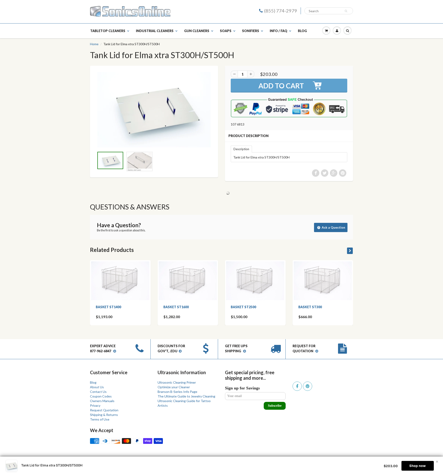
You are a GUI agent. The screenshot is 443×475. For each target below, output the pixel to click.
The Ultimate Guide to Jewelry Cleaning (186, 396)
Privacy (95, 405)
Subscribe (274, 405)
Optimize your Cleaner (174, 387)
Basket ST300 (310, 307)
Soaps (225, 31)
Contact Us (98, 392)
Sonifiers (250, 31)
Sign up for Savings (242, 388)
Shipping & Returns (104, 415)
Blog (302, 31)
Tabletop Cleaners (107, 31)
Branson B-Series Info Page (177, 392)
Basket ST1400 (108, 307)
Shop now (417, 466)
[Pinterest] (307, 386)
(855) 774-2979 (280, 10)
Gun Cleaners (196, 31)
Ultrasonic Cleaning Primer (177, 382)
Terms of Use (99, 419)
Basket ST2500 (243, 307)
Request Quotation (104, 410)
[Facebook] (297, 386)
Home (94, 44)
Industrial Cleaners (155, 31)
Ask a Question (333, 227)
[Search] (346, 11)
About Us (97, 387)
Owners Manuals (102, 401)
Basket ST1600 (176, 307)
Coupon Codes (101, 396)
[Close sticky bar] (437, 461)
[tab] (241, 148)
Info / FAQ (278, 31)
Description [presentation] (241, 149)
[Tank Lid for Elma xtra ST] (154, 109)
